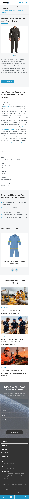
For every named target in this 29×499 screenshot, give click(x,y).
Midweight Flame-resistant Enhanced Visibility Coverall (14, 262)
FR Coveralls (6, 8)
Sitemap (8, 490)
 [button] (12, 270)
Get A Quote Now (14, 432)
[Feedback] (25, 497)
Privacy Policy (19, 490)
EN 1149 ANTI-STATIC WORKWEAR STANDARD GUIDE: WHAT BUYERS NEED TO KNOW (13, 373)
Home (3, 7)
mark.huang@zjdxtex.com (11, 463)
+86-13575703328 (9, 468)
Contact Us (8, 81)
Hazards (4, 449)
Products (9, 7)
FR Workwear (17, 7)
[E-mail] (10, 497)
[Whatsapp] (3, 497)
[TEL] (18, 497)
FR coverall (6, 106)
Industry (4, 445)
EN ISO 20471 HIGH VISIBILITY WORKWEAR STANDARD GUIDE (11, 312)
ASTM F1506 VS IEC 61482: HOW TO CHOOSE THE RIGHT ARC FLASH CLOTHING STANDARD (12, 341)
